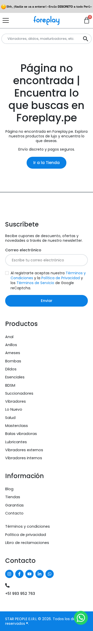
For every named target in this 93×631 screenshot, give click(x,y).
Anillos (11, 344)
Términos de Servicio (35, 282)
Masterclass (16, 425)
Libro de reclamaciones (27, 542)
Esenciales (15, 377)
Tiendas (12, 497)
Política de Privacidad (60, 278)
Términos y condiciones (27, 526)
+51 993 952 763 (20, 593)
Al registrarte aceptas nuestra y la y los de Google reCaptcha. (48, 280)
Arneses (12, 352)
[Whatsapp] (49, 574)
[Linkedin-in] (39, 574)
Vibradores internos (23, 458)
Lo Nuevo (13, 409)
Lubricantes (16, 442)
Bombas (13, 361)
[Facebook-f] (19, 574)
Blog (9, 489)
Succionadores (19, 393)
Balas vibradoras (21, 433)
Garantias (14, 505)
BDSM (10, 385)
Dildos (11, 369)
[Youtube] (29, 574)
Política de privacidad (25, 534)
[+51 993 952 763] (7, 585)
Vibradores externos (24, 450)
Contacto (14, 513)
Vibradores (15, 401)
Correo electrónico (23, 250)
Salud (10, 417)
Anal (9, 336)
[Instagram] (9, 574)
